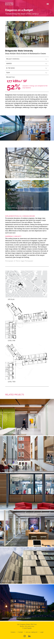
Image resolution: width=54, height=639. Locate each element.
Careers (13, 632)
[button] (27, 59)
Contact (20, 632)
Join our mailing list (31, 632)
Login (42, 632)
